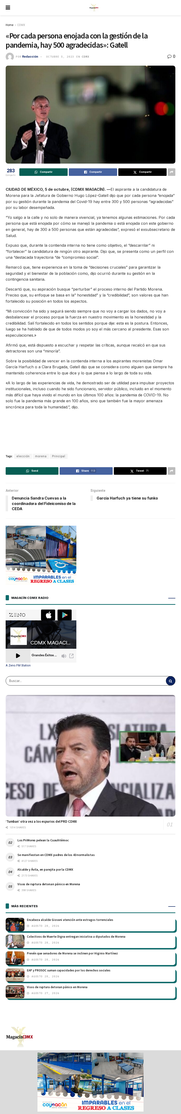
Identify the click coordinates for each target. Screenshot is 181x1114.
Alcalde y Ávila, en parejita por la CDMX (45, 869)
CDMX (21, 25)
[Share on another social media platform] (171, 172)
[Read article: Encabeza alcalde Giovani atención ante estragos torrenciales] (15, 924)
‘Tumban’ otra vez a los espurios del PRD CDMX (41, 821)
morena (41, 456)
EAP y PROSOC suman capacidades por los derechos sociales (68, 970)
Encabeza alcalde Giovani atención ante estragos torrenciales (70, 920)
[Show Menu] (8, 7)
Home (9, 25)
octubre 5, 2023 (60, 56)
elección (23, 456)
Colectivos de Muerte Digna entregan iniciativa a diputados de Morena (76, 937)
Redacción (30, 56)
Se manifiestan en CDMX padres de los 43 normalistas (56, 855)
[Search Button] (170, 681)
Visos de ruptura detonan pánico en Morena (48, 884)
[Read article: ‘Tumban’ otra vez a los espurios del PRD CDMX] (90, 756)
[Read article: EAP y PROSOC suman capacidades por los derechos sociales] (15, 975)
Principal (58, 456)
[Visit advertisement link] (90, 1082)
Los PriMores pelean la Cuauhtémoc (43, 840)
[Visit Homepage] (94, 8)
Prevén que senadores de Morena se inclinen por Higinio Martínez (72, 953)
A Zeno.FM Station (18, 665)
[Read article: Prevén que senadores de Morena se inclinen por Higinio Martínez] (15, 958)
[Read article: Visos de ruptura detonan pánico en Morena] (15, 992)
